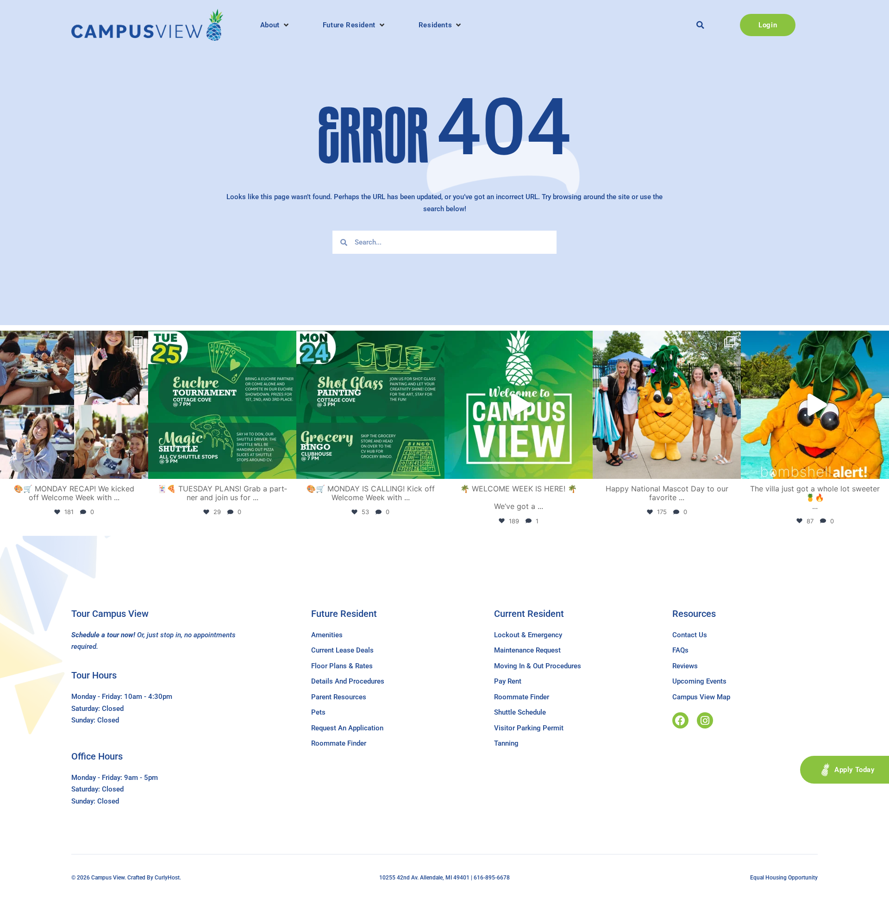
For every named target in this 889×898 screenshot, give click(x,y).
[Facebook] (680, 720)
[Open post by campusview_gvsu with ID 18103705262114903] (667, 405)
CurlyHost (167, 877)
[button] (275, 25)
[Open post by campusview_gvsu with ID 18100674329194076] (222, 405)
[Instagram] (705, 720)
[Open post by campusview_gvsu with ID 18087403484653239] (370, 405)
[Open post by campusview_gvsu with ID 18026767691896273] (518, 405)
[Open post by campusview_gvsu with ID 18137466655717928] (74, 405)
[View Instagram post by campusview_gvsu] (139, 467)
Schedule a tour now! (103, 635)
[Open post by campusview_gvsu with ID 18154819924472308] (815, 405)
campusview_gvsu (72, 339)
